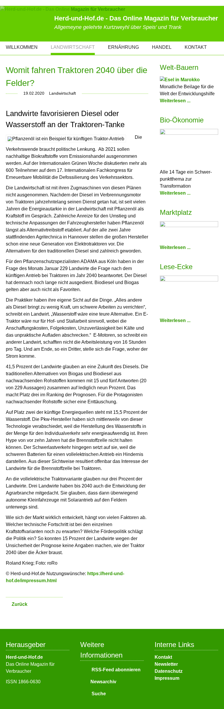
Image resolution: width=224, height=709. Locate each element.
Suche (98, 693)
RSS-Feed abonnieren (115, 669)
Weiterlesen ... (175, 100)
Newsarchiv (103, 681)
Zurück (19, 604)
